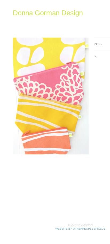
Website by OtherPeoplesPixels (80, 228)
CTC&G (60, 27)
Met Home (22, 27)
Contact (91, 27)
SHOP (38, 20)
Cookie (42, 27)
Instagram (82, 20)
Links (76, 27)
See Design (58, 20)
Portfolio (21, 20)
